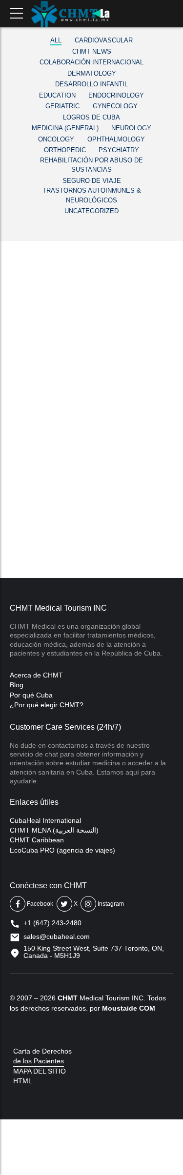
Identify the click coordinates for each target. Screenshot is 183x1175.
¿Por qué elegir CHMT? (46, 705)
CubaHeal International (45, 820)
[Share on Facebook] (12, 519)
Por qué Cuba (31, 695)
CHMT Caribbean (37, 840)
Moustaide (119, 1008)
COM (147, 1008)
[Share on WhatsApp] (71, 519)
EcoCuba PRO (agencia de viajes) (62, 850)
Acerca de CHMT (36, 675)
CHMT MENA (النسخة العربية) (54, 830)
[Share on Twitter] (32, 519)
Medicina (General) (50, 291)
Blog (16, 685)
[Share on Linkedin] (51, 519)
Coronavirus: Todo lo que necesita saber (90, 324)
